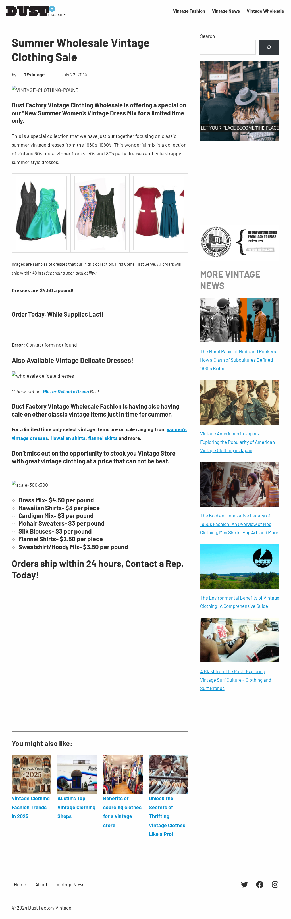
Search (207, 36)
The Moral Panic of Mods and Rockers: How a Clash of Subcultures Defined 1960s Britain (239, 359)
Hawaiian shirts (68, 438)
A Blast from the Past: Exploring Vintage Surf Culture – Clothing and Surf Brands (235, 679)
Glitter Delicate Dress (66, 391)
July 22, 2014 (74, 74)
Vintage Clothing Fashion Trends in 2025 (31, 807)
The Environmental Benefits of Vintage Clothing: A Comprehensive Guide (239, 602)
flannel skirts (103, 438)
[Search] (269, 47)
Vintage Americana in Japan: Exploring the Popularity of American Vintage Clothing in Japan (237, 442)
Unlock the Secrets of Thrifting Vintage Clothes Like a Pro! (167, 816)
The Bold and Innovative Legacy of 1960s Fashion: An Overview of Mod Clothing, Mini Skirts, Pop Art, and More (239, 524)
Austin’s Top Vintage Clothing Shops (76, 807)
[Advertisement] (100, 663)
